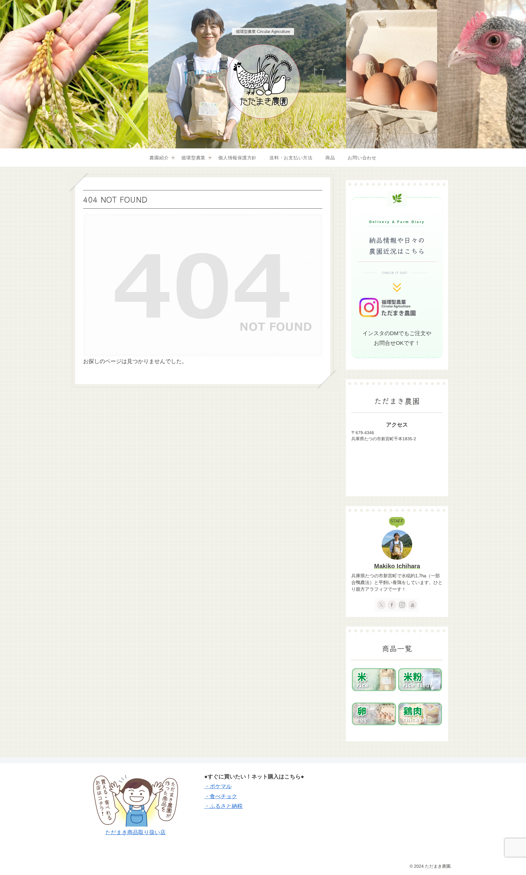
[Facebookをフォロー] (392, 605)
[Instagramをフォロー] (402, 605)
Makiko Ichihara (397, 566)
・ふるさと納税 (223, 806)
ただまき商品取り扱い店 (135, 832)
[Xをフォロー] (381, 605)
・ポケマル (218, 786)
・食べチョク (220, 796)
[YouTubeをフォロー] (412, 605)
